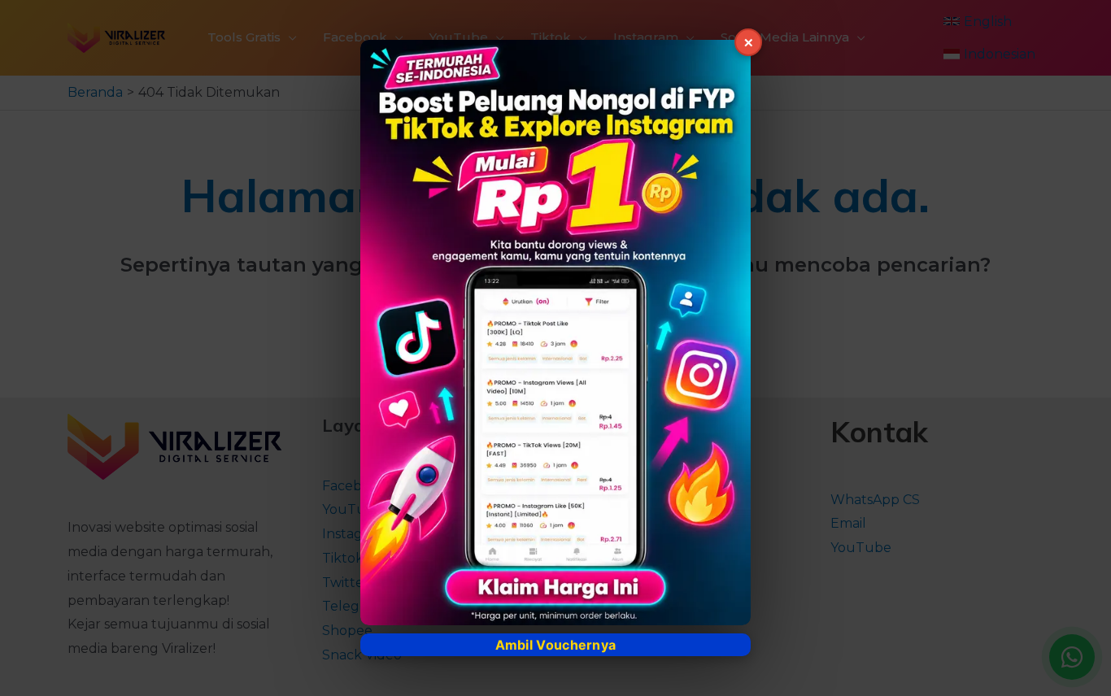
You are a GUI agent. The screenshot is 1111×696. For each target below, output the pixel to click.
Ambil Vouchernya (555, 645)
